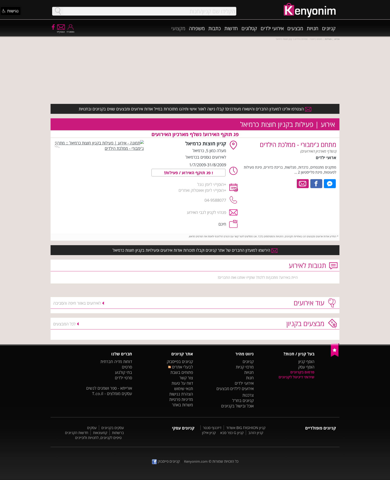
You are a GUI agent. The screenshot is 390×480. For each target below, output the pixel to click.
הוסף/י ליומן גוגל (210, 184)
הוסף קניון (306, 361)
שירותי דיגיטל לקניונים (296, 377)
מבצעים (295, 28)
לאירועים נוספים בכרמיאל (206, 157)
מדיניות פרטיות (181, 399)
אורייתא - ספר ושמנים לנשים (109, 388)
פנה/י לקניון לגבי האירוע (206, 212)
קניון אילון (209, 432)
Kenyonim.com (196, 461)
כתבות (214, 28)
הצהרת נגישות (181, 394)
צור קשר (186, 377)
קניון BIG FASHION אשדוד (245, 427)
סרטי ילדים (123, 377)
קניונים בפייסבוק (180, 361)
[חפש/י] (57, 11)
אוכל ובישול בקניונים (237, 406)
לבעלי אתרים (182, 367)
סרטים (127, 367)
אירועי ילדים (272, 28)
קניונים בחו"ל (243, 400)
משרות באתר (182, 404)
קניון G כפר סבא (232, 432)
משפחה (197, 28)
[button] (10, 11)
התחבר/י (70, 31)
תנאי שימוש (183, 388)
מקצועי (178, 28)
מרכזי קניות (245, 367)
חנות (250, 377)
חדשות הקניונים (76, 432)
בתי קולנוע (123, 372)
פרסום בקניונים (302, 372)
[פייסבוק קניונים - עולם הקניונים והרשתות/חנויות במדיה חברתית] (53, 26)
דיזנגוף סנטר (212, 427)
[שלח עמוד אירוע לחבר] (303, 183)
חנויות (312, 28)
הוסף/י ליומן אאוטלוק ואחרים (201, 190)
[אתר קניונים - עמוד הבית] (335, 355)
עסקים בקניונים (112, 427)
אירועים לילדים (242, 388)
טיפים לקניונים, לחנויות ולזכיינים (98, 437)
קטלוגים (249, 28)
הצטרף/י (61, 31)
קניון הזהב (255, 432)
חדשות (231, 28)
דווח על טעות (182, 383)
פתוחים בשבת (181, 372)
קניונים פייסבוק (168, 461)
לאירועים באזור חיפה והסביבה (77, 303)
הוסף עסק (306, 367)
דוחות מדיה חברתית (116, 361)
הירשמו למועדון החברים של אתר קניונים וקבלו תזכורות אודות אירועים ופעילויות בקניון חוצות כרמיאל (192, 250)
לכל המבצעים (64, 324)
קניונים (329, 28)
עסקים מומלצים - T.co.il (112, 393)
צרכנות (248, 395)
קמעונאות (100, 432)
